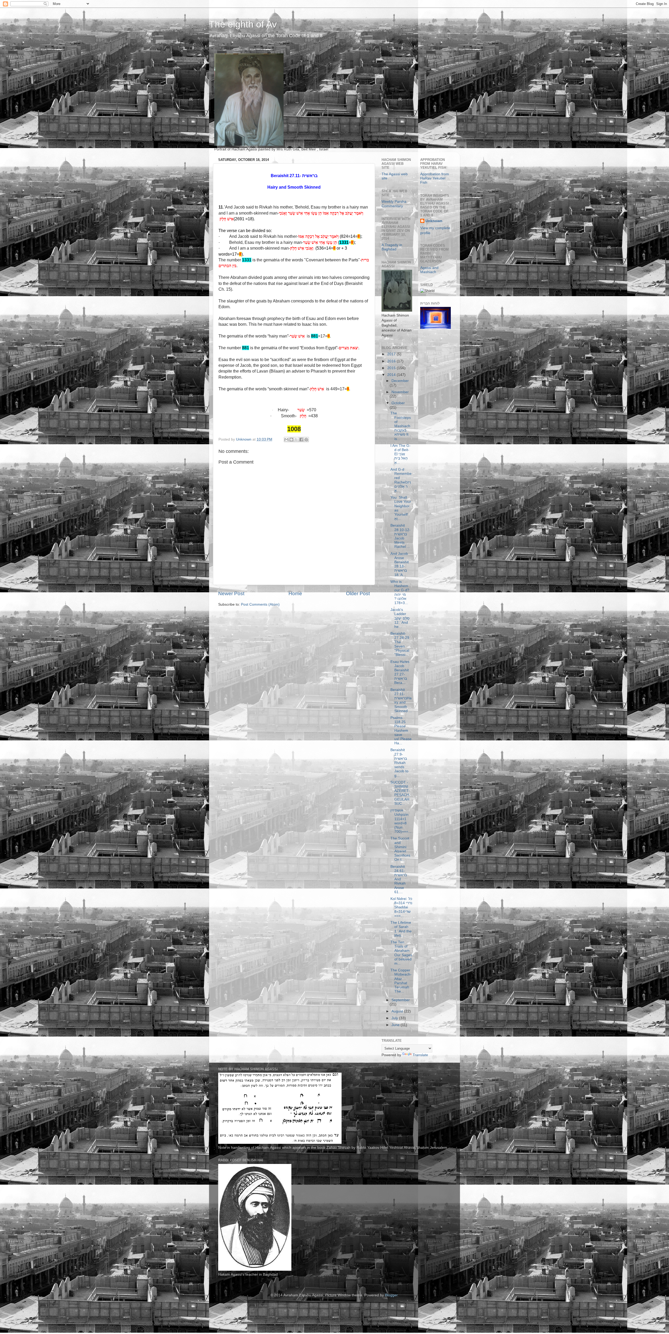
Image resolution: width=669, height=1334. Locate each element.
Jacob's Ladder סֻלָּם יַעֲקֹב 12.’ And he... (400, 618)
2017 (392, 354)
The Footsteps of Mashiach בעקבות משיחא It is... (400, 426)
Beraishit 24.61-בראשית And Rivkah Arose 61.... (398, 879)
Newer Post (231, 593)
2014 (392, 375)
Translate (420, 1055)
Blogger (391, 1295)
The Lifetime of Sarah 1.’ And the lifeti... (401, 929)
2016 (392, 361)
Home (295, 593)
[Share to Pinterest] (306, 439)
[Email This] (286, 439)
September (400, 1000)
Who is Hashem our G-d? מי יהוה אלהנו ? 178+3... (399, 592)
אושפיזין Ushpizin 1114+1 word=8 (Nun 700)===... (400, 821)
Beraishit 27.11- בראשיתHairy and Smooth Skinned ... (401, 700)
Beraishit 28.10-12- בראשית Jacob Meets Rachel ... (400, 536)
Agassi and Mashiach (429, 270)
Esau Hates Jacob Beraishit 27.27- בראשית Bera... (400, 672)
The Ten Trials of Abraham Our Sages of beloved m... (401, 952)
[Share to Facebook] (301, 439)
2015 (392, 368)
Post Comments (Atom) (260, 604)
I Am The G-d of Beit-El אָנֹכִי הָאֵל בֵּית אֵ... (400, 454)
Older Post (358, 593)
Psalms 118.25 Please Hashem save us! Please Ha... (401, 730)
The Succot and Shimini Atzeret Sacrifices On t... (400, 849)
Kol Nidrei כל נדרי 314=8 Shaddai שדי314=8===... (401, 907)
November (400, 392)
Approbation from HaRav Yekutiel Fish (434, 178)
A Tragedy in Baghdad (392, 247)
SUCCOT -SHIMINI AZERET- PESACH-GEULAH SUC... (400, 793)
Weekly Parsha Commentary (394, 204)
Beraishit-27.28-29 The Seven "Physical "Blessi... (399, 644)
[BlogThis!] (291, 439)
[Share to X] (296, 439)
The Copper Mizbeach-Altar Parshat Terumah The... (401, 980)
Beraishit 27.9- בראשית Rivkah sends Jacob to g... (399, 762)
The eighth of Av (243, 24)
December (400, 381)
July (395, 1018)
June (396, 1025)
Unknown (433, 221)
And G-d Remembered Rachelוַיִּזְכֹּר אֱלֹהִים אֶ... (401, 480)
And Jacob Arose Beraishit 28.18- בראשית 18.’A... (399, 564)
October (398, 403)
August (397, 1011)
